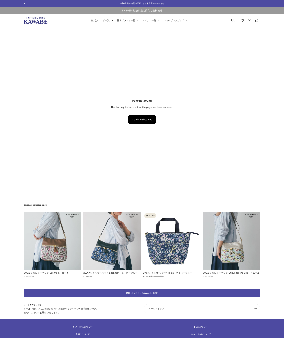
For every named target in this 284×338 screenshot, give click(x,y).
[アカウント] (249, 20)
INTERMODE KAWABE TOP (142, 293)
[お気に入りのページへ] (242, 20)
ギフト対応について (82, 326)
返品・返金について (201, 334)
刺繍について (83, 334)
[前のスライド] (29, 240)
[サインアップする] (256, 308)
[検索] (233, 20)
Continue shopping (142, 119)
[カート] (256, 20)
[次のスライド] (76, 240)
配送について (201, 326)
